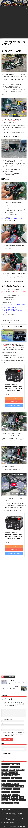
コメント (3, 708)
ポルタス (16, 789)
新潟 (11, 800)
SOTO (13, 778)
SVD (19, 778)
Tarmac (22, 781)
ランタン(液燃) (6, 794)
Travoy (5, 786)
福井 (4, 803)
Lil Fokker (14, 772)
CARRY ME (5, 767)
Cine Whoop (15, 767)
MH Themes (22, 826)
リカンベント (16, 794)
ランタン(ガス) (16, 792)
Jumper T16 (5, 772)
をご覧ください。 (8, 822)
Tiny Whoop (14, 783)
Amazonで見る (14, 398)
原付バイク (11, 676)
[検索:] (14, 748)
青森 (16, 803)
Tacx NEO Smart (12, 781)
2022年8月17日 (6, 47)
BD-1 (10, 764)
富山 (21, 797)
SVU (3, 781)
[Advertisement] (14, 24)
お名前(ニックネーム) (6, 719)
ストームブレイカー (7, 789)
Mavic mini (16, 775)
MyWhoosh (5, 778)
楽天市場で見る (14, 401)
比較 (17, 800)
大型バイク (14, 797)
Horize (11, 769)
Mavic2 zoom (6, 775)
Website (3, 728)
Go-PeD (4, 769)
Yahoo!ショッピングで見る (14, 405)
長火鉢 (10, 803)
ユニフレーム (6, 792)
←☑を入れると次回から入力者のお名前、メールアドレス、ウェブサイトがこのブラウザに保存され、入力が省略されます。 (13, 734)
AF (5, 676)
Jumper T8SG (20, 769)
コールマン (20, 786)
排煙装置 (4, 800)
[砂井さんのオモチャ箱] (14, 5)
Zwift (12, 786)
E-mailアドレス (5, 723)
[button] (26, 8)
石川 (23, 800)
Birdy (16, 764)
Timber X (5, 783)
